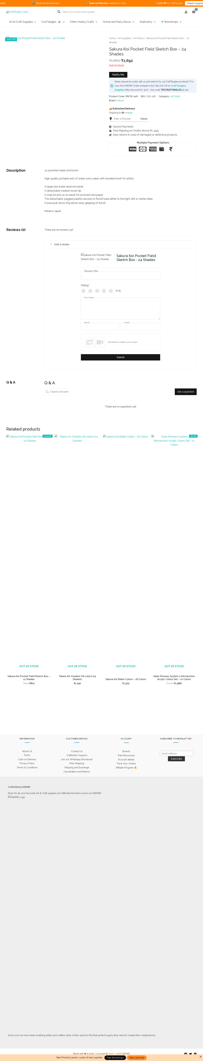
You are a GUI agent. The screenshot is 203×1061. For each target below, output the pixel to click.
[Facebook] (185, 1054)
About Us (27, 751)
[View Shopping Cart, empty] (194, 12)
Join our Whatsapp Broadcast (76, 759)
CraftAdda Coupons (76, 755)
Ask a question (185, 391)
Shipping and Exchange (76, 767)
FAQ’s (27, 755)
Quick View (29, 669)
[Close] (200, 1056)
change (129, 112)
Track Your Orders (126, 763)
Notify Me (118, 74)
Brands (126, 751)
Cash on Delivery (27, 759)
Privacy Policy (27, 763)
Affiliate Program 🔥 (126, 767)
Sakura (120, 100)
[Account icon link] (186, 11)
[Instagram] (195, 1054)
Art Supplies (124, 38)
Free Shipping (76, 763)
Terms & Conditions (27, 767)
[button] (34, 22)
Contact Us (77, 751)
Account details (126, 759)
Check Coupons (178, 3)
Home (112, 38)
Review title (91, 271)
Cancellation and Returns (76, 771)
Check (143, 118)
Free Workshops (115, 1057)
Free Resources (126, 755)
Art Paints (139, 38)
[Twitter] (190, 1054)
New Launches (136, 1057)
